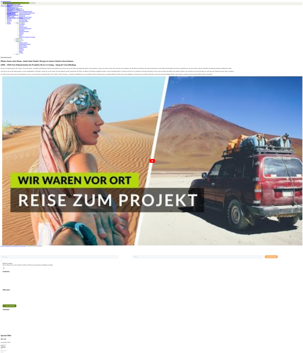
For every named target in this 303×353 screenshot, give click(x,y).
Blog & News (6, 277)
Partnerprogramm (6, 302)
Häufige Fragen (11, 8)
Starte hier (9, 3)
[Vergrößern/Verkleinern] (1, 350)
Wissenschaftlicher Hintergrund (27, 13)
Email (2, 345)
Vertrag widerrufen (294, 329)
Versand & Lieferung (9, 322)
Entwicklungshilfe (23, 21)
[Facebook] (7, 313)
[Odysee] (4, 317)
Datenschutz (147, 329)
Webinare (21, 32)
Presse (20, 35)
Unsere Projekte (6, 275)
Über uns (9, 6)
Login (3, 4)
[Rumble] (7, 317)
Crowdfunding (6, 300)
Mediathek (9, 10)
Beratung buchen (11, 13)
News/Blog (10, 5)
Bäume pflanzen (11, 18)
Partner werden (11, 16)
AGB (159, 329)
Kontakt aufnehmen (8, 320)
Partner (8, 22)
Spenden (9, 19)
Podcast (21, 34)
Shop (17, 54)
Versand (164, 329)
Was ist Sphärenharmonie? (25, 11)
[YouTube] (10, 313)
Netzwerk (9, 20)
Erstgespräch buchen (6, 57)
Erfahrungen (19, 38)
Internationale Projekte (24, 18)
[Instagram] (4, 313)
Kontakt (9, 23)
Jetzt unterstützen (10, 305)
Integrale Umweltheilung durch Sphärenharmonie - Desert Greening (13, 246)
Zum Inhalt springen (6, 1)
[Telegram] (14, 313)
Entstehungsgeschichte (24, 14)
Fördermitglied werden (12, 15)
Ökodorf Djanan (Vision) (25, 17)
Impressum (154, 329)
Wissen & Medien (20, 22)
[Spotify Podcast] (17, 313)
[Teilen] (4, 350)
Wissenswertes (6, 284)
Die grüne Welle (23, 20)
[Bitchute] (10, 317)
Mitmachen (18, 41)
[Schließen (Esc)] (6, 350)
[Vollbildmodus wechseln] (2, 350)
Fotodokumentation (12, 12)
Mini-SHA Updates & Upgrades (27, 37)
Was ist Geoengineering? (13, 9)
